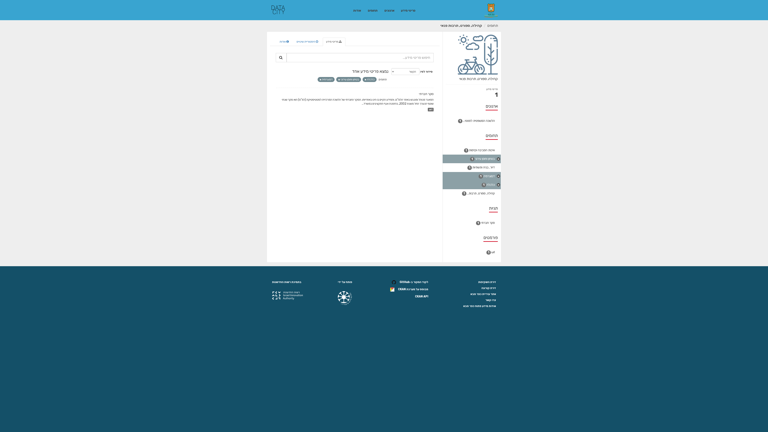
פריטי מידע (408, 10)
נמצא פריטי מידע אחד (370, 71)
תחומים (373, 10)
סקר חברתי (426, 94)
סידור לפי (427, 71)
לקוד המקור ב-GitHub (414, 282)
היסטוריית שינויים (306, 41)
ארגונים (389, 10)
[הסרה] (365, 79)
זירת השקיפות (487, 282)
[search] (281, 57)
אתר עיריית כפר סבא (483, 294)
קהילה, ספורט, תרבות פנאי (461, 25)
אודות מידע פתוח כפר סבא (479, 306)
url (430, 109)
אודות (357, 10)
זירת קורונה (488, 288)
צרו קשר (490, 300)
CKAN (402, 289)
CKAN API (421, 296)
